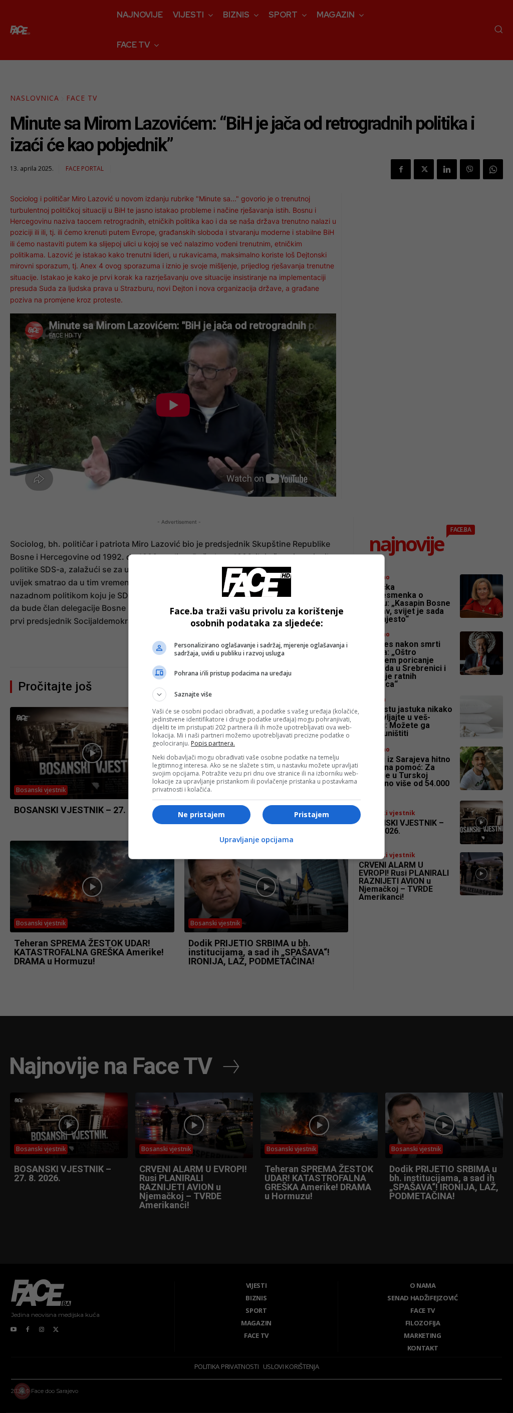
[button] (256, 694)
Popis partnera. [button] (213, 743)
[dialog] (256, 706)
